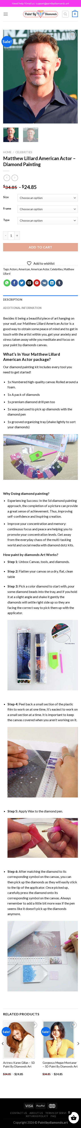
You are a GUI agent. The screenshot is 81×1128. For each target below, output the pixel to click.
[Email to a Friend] (29, 282)
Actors (13, 269)
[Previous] (10, 76)
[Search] (65, 14)
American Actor (40, 269)
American (24, 269)
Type (6, 220)
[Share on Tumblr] (59, 282)
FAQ (53, 1116)
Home (7, 152)
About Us (36, 1112)
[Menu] (5, 14)
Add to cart (40, 247)
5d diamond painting (62, 500)
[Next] (71, 76)
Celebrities (23, 152)
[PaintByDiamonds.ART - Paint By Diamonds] (40, 14)
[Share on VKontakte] (44, 282)
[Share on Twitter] (21, 282)
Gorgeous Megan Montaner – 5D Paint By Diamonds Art (60, 1064)
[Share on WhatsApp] (7, 282)
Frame (7, 208)
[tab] (40, 299)
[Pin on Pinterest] (36, 282)
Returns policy (37, 1116)
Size (6, 197)
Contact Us (18, 1112)
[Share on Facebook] (14, 282)
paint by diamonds (23, 345)
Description (12, 299)
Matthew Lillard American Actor (46, 323)
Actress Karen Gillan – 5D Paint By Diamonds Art (19, 1064)
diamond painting (21, 367)
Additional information (22, 308)
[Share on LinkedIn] (51, 282)
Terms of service (57, 1112)
